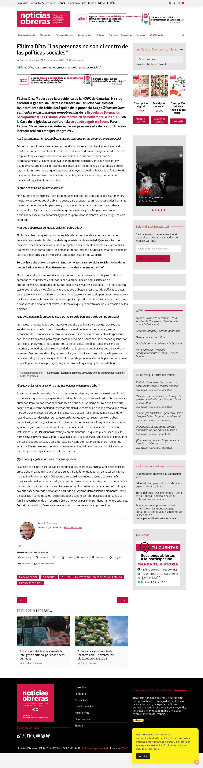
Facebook (170, 3)
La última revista (76, 3)
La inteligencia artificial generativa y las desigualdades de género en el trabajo (159, 414)
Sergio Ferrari (88, 663)
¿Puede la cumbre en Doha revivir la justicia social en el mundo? (157, 442)
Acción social (29, 577)
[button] (153, 210)
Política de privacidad (95, 748)
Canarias (50, 577)
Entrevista (113, 35)
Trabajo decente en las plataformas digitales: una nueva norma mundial (157, 384)
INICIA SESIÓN (106, 3)
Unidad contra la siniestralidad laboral (159, 343)
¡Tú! (140, 310)
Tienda (92, 3)
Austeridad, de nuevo (152, 197)
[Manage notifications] (196, 762)
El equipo (80, 693)
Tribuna (144, 191)
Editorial (141, 483)
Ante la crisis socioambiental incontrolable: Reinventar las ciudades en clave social (96, 655)
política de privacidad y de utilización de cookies (160, 738)
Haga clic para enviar (152, 258)
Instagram (179, 3)
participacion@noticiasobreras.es (156, 518)
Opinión (100, 35)
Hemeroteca (82, 719)
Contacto (35, 3)
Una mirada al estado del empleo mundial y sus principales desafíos (156, 428)
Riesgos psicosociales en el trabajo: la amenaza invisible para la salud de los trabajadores (158, 399)
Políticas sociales (31, 582)
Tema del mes (127, 35)
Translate (161, 64)
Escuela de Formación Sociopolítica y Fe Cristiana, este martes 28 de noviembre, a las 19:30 (69, 115)
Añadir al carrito (141, 120)
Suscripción (49, 3)
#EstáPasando (156, 35)
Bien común (45, 35)
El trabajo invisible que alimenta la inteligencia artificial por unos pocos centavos (42, 655)
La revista (22, 3)
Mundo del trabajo (26, 35)
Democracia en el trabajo (151, 337)
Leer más (177, 121)
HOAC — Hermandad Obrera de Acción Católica (93, 577)
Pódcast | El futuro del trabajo (157, 374)
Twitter (174, 3)
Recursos (140, 35)
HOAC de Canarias (73, 527)
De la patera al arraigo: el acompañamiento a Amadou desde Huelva (157, 353)
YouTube (183, 3)
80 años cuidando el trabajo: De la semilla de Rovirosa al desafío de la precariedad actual (157, 321)
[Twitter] (19, 546)
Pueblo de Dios (85, 35)
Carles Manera (149, 201)
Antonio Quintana (29, 60)
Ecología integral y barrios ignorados (158, 330)
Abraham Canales (32, 663)
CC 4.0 (124, 748)
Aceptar (143, 756)
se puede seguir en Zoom (89, 121)
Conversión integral (64, 35)
